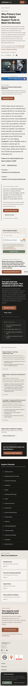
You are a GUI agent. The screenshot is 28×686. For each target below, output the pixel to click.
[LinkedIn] (1, 650)
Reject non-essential (19, 682)
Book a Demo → (4, 647)
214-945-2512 (10, 247)
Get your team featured (11, 210)
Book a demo (8, 312)
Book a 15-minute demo (10, 630)
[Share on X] (14, 55)
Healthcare (5, 11)
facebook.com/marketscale (11, 172)
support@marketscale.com (9, 248)
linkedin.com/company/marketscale (13, 179)
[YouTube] (6, 650)
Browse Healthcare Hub (9, 435)
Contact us (3, 646)
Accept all (7, 682)
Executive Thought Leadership (9, 49)
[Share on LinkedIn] (16, 55)
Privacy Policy (14, 679)
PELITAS (17, 141)
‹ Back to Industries (5, 8)
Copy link (9, 55)
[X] (4, 650)
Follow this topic (14, 251)
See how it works (9, 215)
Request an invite (8, 98)
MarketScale (21, 46)
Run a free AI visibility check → (12, 271)
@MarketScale (12, 165)
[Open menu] (26, 2)
